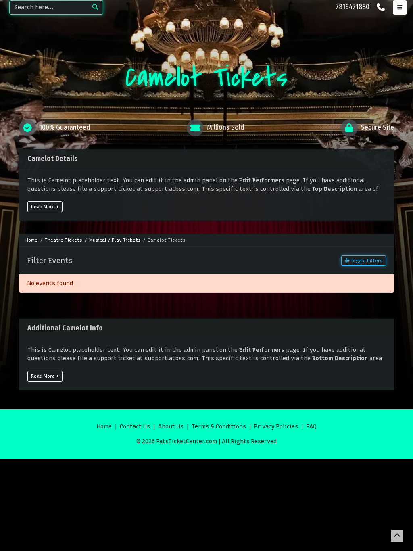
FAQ (311, 426)
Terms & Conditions (219, 426)
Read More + (45, 206)
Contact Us (135, 426)
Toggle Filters (365, 260)
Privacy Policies (276, 426)
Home (104, 426)
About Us (171, 426)
